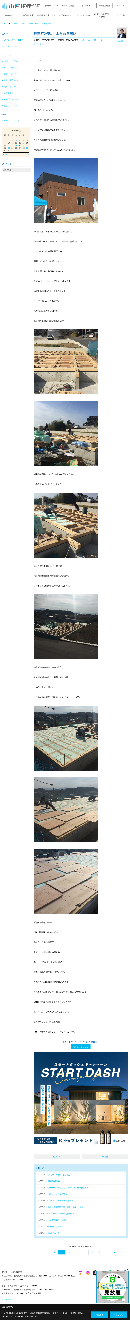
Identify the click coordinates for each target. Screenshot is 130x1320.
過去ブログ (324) (11, 99)
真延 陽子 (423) (11, 80)
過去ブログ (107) (11, 106)
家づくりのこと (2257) (13, 40)
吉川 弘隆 (39, 44)
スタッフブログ (121, 6)
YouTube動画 (28, 15)
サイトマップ (9, 1299)
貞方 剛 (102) (10, 87)
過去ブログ (87, 40)
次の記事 (105, 1157)
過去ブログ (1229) (11, 120)
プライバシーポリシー (61, 1313)
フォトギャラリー (87, 6)
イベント (121, 15)
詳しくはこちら (81, 1047)
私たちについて (83, 15)
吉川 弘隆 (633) (11, 67)
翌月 (27, 154)
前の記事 (56, 1157)
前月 (5, 154)
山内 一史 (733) (11, 61)
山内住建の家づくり (46, 15)
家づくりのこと (101, 40)
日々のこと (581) (11, 46)
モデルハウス (65, 15)
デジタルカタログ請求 (66, 6)
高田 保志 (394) (11, 74)
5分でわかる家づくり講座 (102, 15)
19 (16, 145)
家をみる (9, 15)
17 (9, 145)
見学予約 (48, 6)
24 (9, 148)
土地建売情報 (104, 6)
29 (27, 148)
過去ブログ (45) (10, 93)
